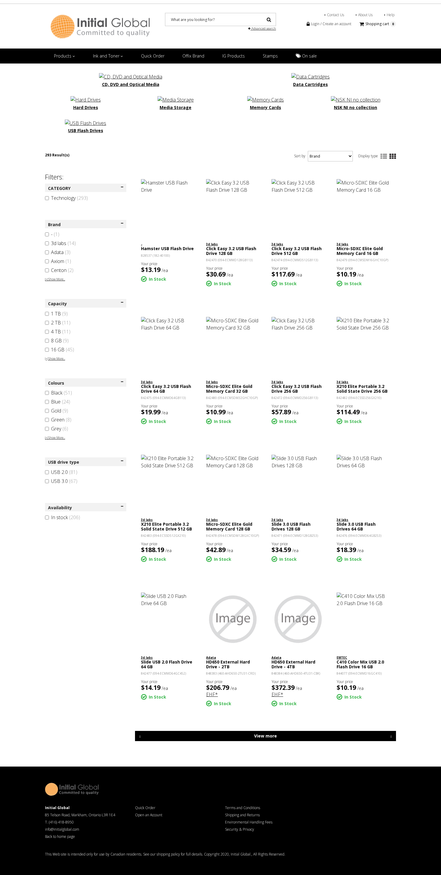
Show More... (55, 279)
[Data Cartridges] (310, 76)
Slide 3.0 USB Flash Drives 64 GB (356, 526)
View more (265, 736)
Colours (56, 383)
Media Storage (175, 107)
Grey (59, 429)
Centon (62, 270)
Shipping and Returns (242, 814)
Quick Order (152, 56)
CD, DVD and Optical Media (130, 84)
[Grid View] (392, 157)
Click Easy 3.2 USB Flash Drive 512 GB (297, 251)
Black (61, 393)
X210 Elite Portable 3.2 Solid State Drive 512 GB (166, 526)
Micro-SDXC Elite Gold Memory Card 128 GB (229, 526)
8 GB (60, 341)
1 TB (59, 314)
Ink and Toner (107, 56)
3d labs (63, 243)
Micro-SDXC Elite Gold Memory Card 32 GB (229, 388)
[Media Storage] (176, 99)
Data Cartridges (310, 84)
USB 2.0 (64, 472)
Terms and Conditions (242, 807)
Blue (60, 402)
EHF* (212, 694)
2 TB (60, 323)
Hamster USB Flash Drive (167, 248)
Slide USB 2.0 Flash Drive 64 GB (166, 664)
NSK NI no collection (355, 107)
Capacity (57, 303)
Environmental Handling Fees (248, 822)
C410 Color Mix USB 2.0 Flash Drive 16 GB (360, 664)
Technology (69, 198)
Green (61, 420)
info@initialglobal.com (62, 829)
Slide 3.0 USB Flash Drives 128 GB (291, 526)
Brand (54, 224)
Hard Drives (85, 107)
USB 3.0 (64, 481)
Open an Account (148, 814)
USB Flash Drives (85, 130)
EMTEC (342, 657)
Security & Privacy (239, 829)
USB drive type (63, 462)
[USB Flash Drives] (85, 122)
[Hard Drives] (85, 99)
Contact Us (335, 14)
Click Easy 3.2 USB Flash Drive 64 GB (166, 388)
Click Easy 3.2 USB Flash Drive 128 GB (231, 251)
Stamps (270, 56)
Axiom (61, 261)
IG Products (233, 56)
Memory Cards (265, 107)
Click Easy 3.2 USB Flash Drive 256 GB (297, 388)
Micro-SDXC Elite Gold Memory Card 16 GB (360, 251)
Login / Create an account (330, 23)
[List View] (383, 157)
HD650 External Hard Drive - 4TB (293, 664)
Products (63, 56)
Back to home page (60, 836)
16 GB (62, 350)
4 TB (60, 332)
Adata (60, 252)
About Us (365, 14)
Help (390, 14)
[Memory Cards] (265, 99)
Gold (59, 411)
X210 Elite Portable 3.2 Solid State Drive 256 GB (362, 388)
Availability (60, 507)
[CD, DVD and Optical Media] (130, 76)
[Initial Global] (100, 26)
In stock (65, 517)
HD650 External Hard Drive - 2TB (228, 664)
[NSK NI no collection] (355, 99)
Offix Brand (193, 56)
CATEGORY (59, 188)
